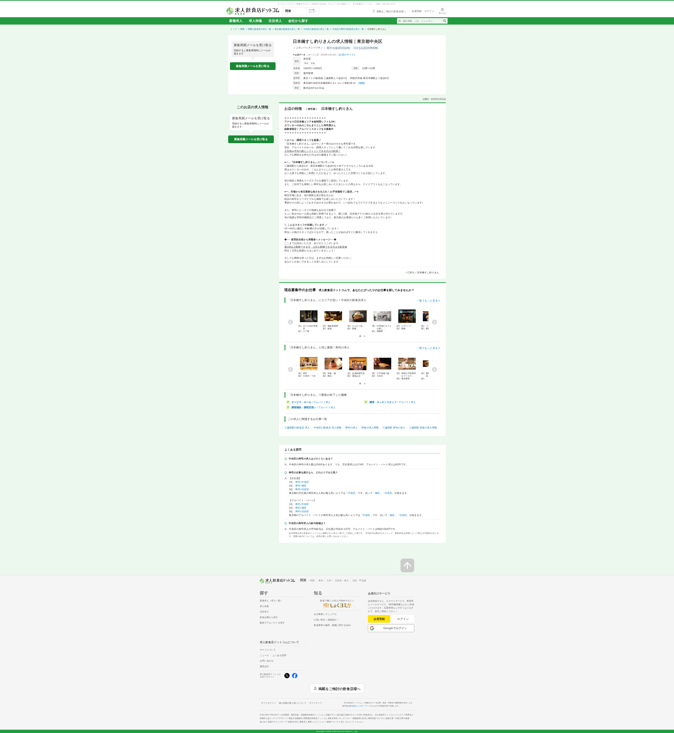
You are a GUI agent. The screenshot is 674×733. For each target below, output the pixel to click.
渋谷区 (388, 493)
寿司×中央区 (302, 482)
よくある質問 (279, 655)
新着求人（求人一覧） (271, 600)
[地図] (361, 83)
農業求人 (309, 722)
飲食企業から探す (269, 617)
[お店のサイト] (347, 54)
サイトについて (268, 649)
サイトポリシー (268, 703)
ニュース (264, 655)
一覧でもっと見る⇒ (428, 300)
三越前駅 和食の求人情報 (423, 427)
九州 (329, 580)
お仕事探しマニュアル (325, 614)
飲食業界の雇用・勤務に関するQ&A (332, 625)
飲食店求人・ (378, 715)
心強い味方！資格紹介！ (326, 619)
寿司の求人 (351, 427)
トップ (233, 29)
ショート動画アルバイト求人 (340, 722)
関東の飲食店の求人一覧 (259, 29)
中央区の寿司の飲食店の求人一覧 (348, 29)
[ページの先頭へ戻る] (407, 565)
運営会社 (264, 666)
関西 (312, 580)
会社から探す (298, 21)
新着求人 (236, 21)
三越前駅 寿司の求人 (393, 427)
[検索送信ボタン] (444, 20)
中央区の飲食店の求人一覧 (316, 29)
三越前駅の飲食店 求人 (297, 427)
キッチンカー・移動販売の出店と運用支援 (361, 718)
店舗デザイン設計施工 (344, 715)
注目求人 (275, 21)
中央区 (351, 493)
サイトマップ (315, 703)
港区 (377, 493)
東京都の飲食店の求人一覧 (287, 29)
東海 (320, 580)
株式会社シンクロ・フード (359, 706)
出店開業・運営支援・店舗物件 (302, 715)
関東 (242, 29)
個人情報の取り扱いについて (292, 703)
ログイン (403, 618)
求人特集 (255, 21)
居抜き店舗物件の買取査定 (313, 718)
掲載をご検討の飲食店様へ (339, 688)
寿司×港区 (300, 485)
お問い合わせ (266, 660)
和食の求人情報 (370, 427)
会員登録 (379, 618)
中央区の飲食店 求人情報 (327, 427)
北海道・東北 (342, 580)
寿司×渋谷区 (302, 489)
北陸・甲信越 (359, 580)
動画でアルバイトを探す (272, 622)
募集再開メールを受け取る (253, 66)
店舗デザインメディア (283, 722)
